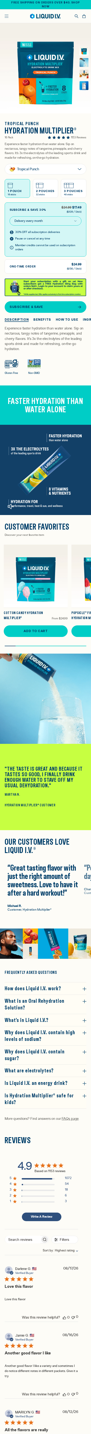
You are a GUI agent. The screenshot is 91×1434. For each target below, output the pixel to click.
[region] (41, 1179)
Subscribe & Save (26, 307)
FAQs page (70, 1119)
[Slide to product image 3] (84, 74)
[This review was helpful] (64, 1317)
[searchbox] (22, 1239)
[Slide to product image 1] (84, 51)
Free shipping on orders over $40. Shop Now (45, 4)
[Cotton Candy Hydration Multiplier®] (36, 576)
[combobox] (58, 1250)
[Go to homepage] (45, 16)
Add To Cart (36, 631)
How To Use (67, 319)
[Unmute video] (11, 506)
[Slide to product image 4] (84, 85)
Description (17, 319)
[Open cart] (84, 16)
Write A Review (41, 1216)
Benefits (42, 319)
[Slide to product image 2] (84, 62)
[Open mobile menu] (6, 16)
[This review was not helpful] (73, 1317)
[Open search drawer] (76, 16)
